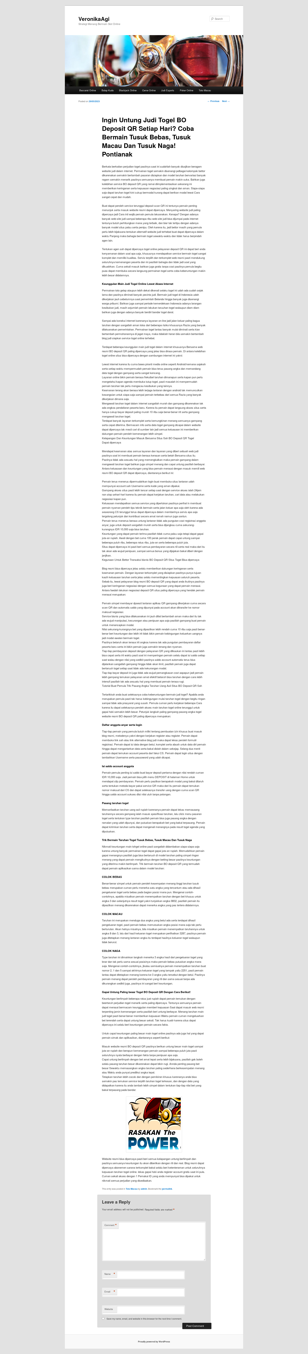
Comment (110, 1225)
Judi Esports (167, 90)
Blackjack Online (128, 90)
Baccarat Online (87, 90)
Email (109, 1291)
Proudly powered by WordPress (154, 1341)
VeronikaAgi (93, 18)
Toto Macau (205, 90)
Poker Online (186, 90)
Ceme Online (149, 90)
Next (226, 101)
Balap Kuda (108, 90)
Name (109, 1274)
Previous (213, 101)
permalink (167, 1188)
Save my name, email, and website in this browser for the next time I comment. (144, 1318)
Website (108, 1309)
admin (144, 1188)
